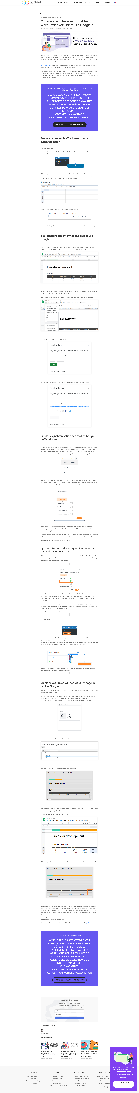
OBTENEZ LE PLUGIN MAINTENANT (69, 125)
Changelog (33, 1078)
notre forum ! (123, 1077)
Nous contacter (81, 1085)
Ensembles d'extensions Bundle (106, 1076)
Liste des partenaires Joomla (106, 1078)
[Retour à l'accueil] (31, 2)
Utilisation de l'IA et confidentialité (57, 1085)
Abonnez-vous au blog (69, 1018)
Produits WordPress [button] (64, 2)
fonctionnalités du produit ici (124, 1071)
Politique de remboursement (82, 1078)
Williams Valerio (45, 28)
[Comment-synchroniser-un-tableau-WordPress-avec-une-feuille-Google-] (69, 42)
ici (88, 993)
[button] (95, 13)
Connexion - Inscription (81, 1083)
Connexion (108, 2)
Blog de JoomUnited (46, 1058)
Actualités (98, 2)
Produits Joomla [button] (78, 2)
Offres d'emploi (81, 1081)
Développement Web (57, 1076)
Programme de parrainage (33, 1081)
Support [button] (89, 2)
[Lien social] (101, 1087)
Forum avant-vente (57, 1081)
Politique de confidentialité (81, 1076)
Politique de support (57, 1078)
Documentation (57, 1083)
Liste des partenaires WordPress (106, 1081)
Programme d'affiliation (106, 1083)
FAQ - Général (33, 1083)
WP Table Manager (46, 65)
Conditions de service (33, 1076)
